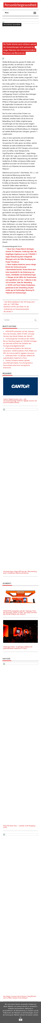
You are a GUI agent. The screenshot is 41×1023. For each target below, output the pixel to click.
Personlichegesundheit (20, 5)
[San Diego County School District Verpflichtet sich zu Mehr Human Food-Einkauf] (20, 834)
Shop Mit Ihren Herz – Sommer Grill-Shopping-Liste (19, 826)
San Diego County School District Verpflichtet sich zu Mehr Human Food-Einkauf (19, 997)
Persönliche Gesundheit (11, 24)
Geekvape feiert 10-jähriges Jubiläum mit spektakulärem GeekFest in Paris (17, 647)
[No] (38, 1012)
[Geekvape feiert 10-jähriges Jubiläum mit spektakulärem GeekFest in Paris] (20, 621)
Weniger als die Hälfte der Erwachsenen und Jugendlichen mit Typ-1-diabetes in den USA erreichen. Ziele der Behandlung (21, 279)
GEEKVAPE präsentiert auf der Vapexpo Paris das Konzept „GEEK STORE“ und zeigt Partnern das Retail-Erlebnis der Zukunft (18, 333)
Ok (20, 1020)
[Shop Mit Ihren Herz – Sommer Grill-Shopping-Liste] (20, 663)
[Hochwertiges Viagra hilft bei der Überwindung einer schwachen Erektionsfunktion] (20, 409)
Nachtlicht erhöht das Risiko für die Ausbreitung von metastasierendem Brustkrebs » (16, 309)
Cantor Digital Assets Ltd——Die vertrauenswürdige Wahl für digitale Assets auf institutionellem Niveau (20, 400)
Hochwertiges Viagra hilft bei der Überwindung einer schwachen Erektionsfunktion (20, 572)
